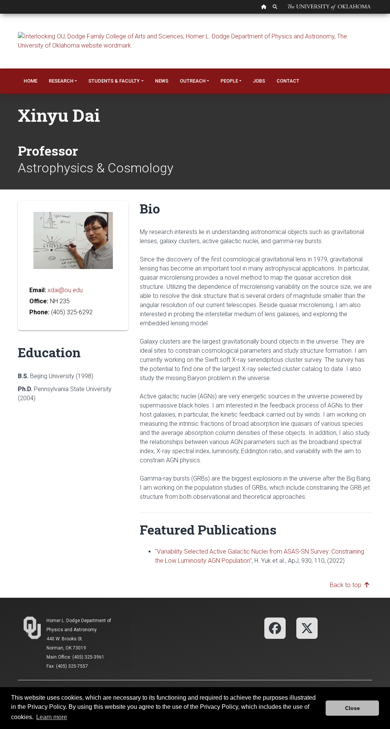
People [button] (229, 81)
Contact (288, 81)
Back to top (347, 585)
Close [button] (352, 708)
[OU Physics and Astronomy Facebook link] (275, 627)
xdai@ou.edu (65, 290)
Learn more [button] (51, 717)
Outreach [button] (193, 81)
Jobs (259, 81)
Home (30, 81)
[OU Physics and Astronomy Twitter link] (307, 627)
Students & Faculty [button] (114, 81)
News (161, 81)
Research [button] (61, 81)
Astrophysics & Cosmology (95, 167)
